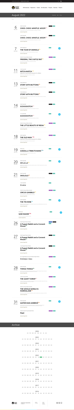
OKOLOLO (24, 175)
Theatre (60, 7)
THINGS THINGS (26, 269)
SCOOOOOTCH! (26, 106)
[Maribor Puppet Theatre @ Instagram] (59, 403)
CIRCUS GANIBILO (27, 192)
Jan (27, 333)
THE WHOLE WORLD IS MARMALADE (29, 290)
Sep (43, 339)
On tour (61, 15)
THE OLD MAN (26, 137)
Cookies (43, 402)
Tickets (38, 7)
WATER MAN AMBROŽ (29, 303)
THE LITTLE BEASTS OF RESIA (32, 125)
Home (13, 19)
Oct (46, 339)
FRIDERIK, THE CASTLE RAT (31, 59)
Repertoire (32, 7)
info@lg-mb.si (23, 403)
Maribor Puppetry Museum (25, 1)
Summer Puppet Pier (23, 31)
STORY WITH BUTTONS (29, 85)
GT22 (23, 148)
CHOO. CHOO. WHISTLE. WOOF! (33, 28)
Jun (40, 333)
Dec (51, 339)
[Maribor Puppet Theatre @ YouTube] (61, 403)
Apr (35, 333)
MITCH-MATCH (26, 71)
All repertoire (54, 15)
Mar (32, 333)
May (38, 333)
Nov (49, 339)
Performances (26, 7)
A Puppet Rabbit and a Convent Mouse (32, 225)
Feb (30, 333)
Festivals (55, 7)
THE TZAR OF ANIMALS (29, 50)
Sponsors (36, 402)
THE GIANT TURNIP (27, 279)
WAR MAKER (24, 214)
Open (58, 15)
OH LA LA (24, 163)
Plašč (22, 313)
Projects (50, 7)
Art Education (44, 7)
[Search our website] (61, 1)
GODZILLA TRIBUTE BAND (30, 151)
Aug (46, 333)
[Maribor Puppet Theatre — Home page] (15, 7)
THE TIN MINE (25, 202)
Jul (43, 333)
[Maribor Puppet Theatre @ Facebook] (57, 403)
